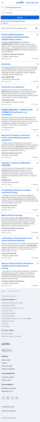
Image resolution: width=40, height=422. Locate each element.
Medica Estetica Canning (11, 215)
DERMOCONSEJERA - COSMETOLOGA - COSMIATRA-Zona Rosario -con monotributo (17, 112)
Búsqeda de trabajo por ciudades (11, 336)
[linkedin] (17, 398)
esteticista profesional (8, 316)
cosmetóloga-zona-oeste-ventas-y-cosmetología (16, 318)
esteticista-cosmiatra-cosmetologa (12, 303)
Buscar (20, 17)
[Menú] (2, 2)
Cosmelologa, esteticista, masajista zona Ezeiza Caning (16, 191)
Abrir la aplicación (32, 3)
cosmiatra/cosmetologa (8, 313)
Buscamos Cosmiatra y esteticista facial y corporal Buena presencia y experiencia (15, 137)
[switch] (37, 28)
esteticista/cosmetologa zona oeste (12, 308)
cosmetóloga (5, 326)
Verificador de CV (7, 391)
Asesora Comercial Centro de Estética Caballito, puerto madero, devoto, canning (17, 265)
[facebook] (3, 398)
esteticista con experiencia (12, 87)
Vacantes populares (7, 333)
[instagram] (8, 398)
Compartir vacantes (7, 377)
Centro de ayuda (6, 366)
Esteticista (6, 64)
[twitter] (12, 398)
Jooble (13, 418)
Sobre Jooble (5, 360)
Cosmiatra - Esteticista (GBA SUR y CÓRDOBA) (15, 164)
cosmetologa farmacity (8, 305)
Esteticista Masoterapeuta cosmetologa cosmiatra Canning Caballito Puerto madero (15, 37)
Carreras (4, 363)
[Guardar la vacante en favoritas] (38, 35)
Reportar (35, 58)
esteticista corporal (7, 310)
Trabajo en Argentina (8, 369)
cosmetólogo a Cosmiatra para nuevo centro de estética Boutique (16, 239)
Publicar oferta (6, 380)
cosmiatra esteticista (7, 321)
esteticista (4, 323)
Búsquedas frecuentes (9, 296)
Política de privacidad (8, 411)
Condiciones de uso (7, 407)
